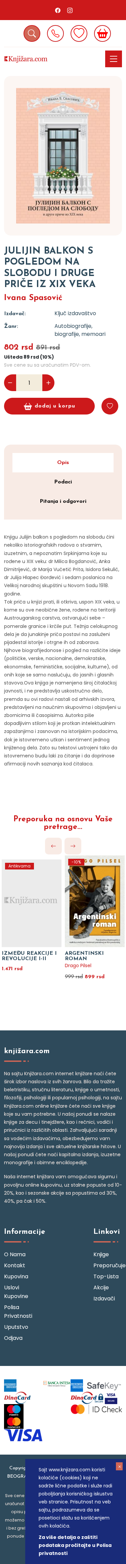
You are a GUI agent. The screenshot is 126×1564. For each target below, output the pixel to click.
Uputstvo (16, 1327)
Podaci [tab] (63, 482)
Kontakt (14, 1265)
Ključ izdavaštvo (75, 313)
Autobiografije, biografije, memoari (80, 330)
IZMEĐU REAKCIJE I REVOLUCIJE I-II (29, 956)
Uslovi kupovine (16, 1292)
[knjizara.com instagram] (70, 10)
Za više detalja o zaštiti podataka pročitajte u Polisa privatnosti (75, 1545)
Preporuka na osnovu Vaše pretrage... (63, 823)
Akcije (101, 1287)
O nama (15, 1254)
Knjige (101, 1254)
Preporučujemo (107, 1265)
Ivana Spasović (33, 298)
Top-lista (106, 1276)
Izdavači (104, 1298)
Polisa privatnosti (18, 1311)
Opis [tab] (63, 462)
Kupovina (16, 1276)
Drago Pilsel (78, 965)
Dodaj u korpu (55, 406)
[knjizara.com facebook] (57, 10)
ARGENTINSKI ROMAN (84, 956)
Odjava (13, 1338)
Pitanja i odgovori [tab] (63, 501)
